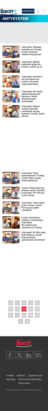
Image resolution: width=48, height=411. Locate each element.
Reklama (10, 379)
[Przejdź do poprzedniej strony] (17, 302)
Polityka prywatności (30, 379)
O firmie (10, 375)
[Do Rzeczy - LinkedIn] (28, 355)
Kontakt (21, 375)
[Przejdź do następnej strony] (20, 321)
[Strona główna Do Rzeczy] (8, 12)
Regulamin (24, 383)
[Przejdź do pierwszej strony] (10, 302)
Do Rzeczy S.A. (18, 390)
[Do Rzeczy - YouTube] (38, 355)
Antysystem (15, 18)
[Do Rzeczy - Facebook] (10, 355)
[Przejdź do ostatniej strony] (27, 321)
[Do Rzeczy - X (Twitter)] (19, 355)
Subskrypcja (35, 375)
